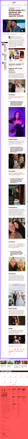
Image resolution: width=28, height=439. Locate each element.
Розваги (19, 389)
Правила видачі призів (19, 413)
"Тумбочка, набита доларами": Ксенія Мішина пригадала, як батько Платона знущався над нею (5, 65)
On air (23, 396)
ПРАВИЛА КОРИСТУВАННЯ (19, 405)
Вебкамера (13, 407)
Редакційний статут (18, 410)
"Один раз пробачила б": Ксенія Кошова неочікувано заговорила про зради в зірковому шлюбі (16, 64)
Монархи (13, 390)
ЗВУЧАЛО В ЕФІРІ (24, 400)
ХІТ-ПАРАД (23, 401)
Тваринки (18, 391)
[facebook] (11, 355)
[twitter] (12, 355)
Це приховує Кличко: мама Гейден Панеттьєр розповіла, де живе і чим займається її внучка (5, 57)
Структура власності (18, 407)
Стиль (23, 392)
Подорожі (18, 401)
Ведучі (13, 405)
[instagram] (4, 389)
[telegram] (9, 355)
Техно (18, 400)
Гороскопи (18, 392)
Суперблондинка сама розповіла (14, 243)
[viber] (14, 355)
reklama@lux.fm (3, 428)
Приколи (18, 390)
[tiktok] (2, 391)
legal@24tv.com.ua (3, 425)
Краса (23, 391)
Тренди (23, 393)
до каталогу (14, 384)
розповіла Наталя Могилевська (14, 346)
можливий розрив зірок (12, 216)
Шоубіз (14, 389)
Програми (13, 406)
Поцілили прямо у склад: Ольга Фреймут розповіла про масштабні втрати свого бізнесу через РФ (5, 47)
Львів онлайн (13, 409)
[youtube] (4, 391)
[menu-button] (1, 5)
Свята (18, 393)
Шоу (12, 392)
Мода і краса (23, 390)
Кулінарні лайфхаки (13, 400)
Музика (13, 394)
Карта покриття (14, 408)
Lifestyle (19, 396)
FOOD (13, 396)
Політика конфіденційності (19, 408)
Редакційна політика (18, 412)
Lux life (14, 404)
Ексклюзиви (13, 393)
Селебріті (13, 391)
